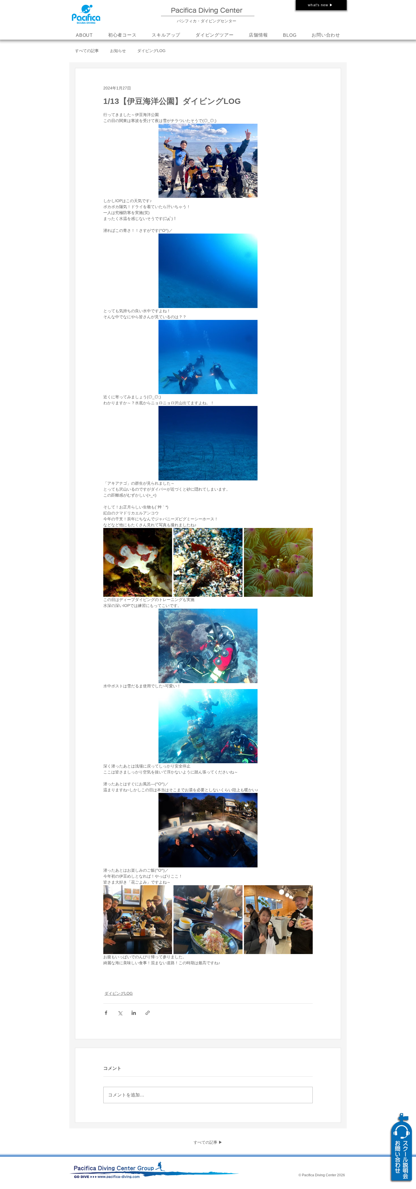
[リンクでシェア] (147, 1012)
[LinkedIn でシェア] (133, 1012)
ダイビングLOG (151, 50)
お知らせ (118, 50)
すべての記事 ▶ (208, 1142)
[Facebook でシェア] (106, 1012)
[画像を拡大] (137, 562)
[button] (166, 35)
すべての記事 (87, 50)
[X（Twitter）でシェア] (120, 1012)
